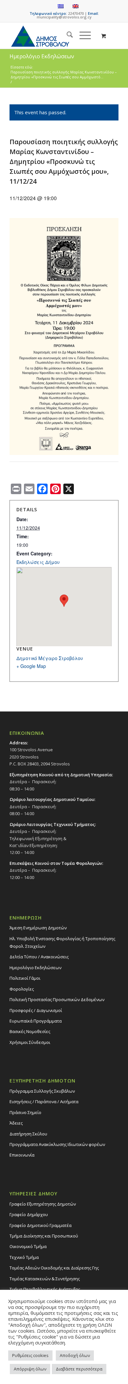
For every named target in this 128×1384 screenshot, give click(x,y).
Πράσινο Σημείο (25, 1112)
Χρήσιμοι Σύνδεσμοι (30, 1042)
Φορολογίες (22, 989)
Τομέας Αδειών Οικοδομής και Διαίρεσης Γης (54, 1268)
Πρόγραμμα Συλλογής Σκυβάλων (42, 1091)
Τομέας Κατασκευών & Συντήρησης (45, 1279)
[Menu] (82, 35)
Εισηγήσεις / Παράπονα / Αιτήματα (44, 1102)
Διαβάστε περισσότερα (79, 1369)
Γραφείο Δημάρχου (29, 1214)
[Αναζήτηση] (66, 35)
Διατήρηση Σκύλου (28, 1134)
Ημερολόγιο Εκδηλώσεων (35, 968)
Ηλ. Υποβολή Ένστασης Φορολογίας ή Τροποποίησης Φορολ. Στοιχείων (62, 942)
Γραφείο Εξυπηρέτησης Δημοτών (43, 1204)
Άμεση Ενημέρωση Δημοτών (38, 928)
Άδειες (16, 1123)
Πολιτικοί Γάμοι (25, 978)
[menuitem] (66, 35)
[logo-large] (53, 35)
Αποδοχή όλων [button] (75, 1355)
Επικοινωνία (22, 1155)
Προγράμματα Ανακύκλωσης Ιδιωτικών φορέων (57, 1144)
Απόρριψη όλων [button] (30, 1369)
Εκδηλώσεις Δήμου (38, 562)
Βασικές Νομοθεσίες (30, 1031)
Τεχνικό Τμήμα (24, 1257)
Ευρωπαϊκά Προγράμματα (36, 1021)
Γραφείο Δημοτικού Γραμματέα (41, 1225)
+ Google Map (31, 666)
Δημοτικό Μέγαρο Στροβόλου (49, 658)
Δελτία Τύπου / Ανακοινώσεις (39, 957)
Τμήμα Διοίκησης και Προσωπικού (44, 1236)
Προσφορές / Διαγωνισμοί (36, 1010)
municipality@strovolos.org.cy (64, 16)
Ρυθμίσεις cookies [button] (30, 1355)
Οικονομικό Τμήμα (28, 1246)
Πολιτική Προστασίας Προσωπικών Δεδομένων (57, 999)
